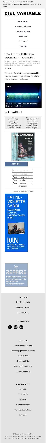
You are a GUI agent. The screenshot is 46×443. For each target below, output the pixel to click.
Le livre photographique (23, 345)
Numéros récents (23, 302)
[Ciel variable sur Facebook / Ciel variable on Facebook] (10, 328)
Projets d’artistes (23, 356)
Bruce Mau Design (15, 65)
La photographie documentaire (23, 350)
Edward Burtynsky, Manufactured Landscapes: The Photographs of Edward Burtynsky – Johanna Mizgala (32, 123)
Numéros (11, 2)
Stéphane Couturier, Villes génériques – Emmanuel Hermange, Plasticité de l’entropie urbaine (14, 123)
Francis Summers (27, 65)
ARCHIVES (23, 36)
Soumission (23, 394)
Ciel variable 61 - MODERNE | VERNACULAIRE (25, 61)
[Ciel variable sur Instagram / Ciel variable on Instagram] (16, 328)
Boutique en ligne (23, 307)
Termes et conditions (23, 410)
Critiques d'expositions (18, 63)
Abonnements (23, 312)
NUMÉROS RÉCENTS (23, 26)
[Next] (32, 95)
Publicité (23, 399)
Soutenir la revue (23, 405)
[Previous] (14, 95)
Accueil (5, 2)
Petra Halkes (36, 63)
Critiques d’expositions (23, 366)
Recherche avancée (27, 191)
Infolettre (23, 415)
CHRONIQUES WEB (23, 31)
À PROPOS (23, 41)
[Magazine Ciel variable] (23, 16)
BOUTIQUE (22, 21)
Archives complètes (23, 371)
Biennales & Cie (23, 361)
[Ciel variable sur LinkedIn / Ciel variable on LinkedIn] (21, 328)
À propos (23, 389)
